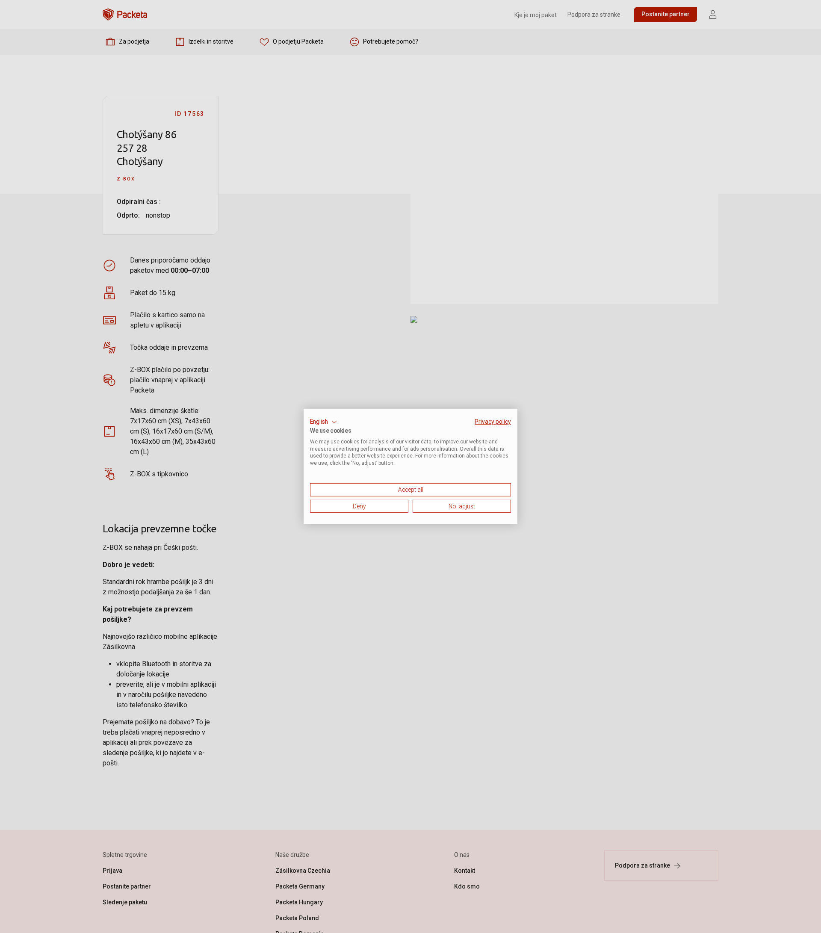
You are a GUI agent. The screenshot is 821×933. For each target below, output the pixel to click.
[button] (323, 422)
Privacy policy (493, 421)
